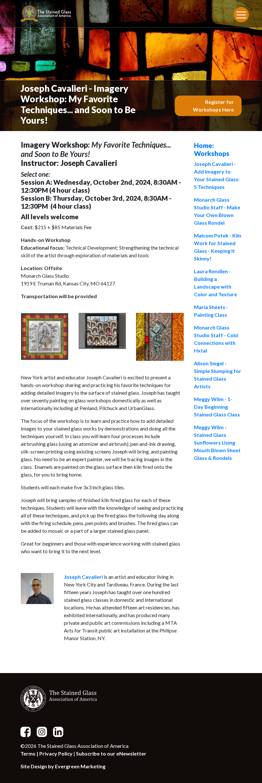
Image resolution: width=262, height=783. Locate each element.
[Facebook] (28, 731)
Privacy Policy (56, 753)
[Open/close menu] (241, 15)
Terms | (29, 753)
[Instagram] (44, 731)
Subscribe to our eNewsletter (111, 753)
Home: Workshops (211, 149)
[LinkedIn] (60, 731)
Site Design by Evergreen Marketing (62, 766)
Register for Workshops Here (213, 105)
